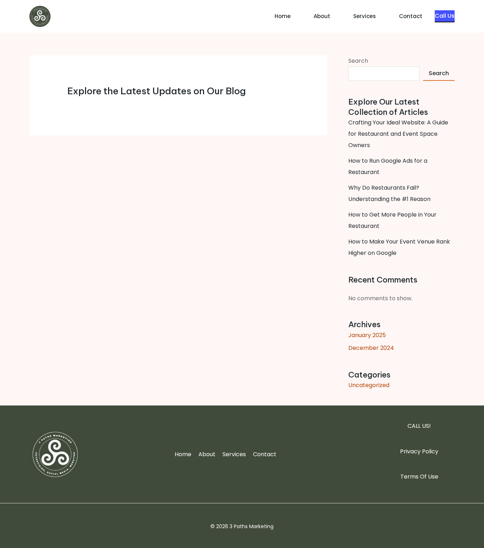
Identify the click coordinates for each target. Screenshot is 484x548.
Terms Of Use (419, 476)
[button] (445, 16)
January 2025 (367, 335)
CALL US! (419, 426)
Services (364, 16)
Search (358, 61)
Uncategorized (368, 385)
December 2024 (371, 348)
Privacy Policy (419, 451)
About (322, 16)
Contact (410, 16)
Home (283, 16)
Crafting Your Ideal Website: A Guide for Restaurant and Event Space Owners (398, 133)
